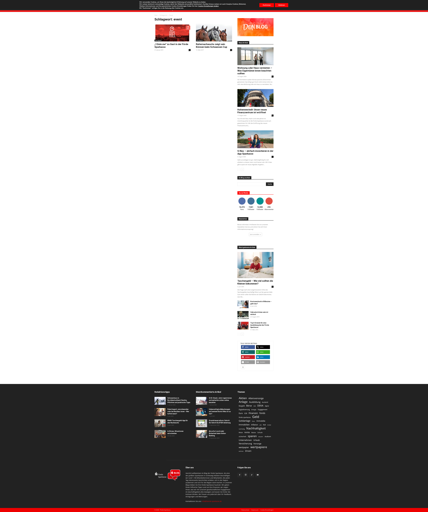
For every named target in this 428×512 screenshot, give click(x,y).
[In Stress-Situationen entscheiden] (160, 434)
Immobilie (260, 421)
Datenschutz (245, 510)
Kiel (264, 425)
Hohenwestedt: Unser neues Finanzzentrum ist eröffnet (252, 111)
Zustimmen (267, 5)
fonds (262, 413)
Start (155, 15)
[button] (248, 347)
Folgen (251, 198)
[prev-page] (238, 169)
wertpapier (244, 447)
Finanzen (253, 413)
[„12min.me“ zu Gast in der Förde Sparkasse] (172, 32)
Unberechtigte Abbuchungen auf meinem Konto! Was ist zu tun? (220, 411)
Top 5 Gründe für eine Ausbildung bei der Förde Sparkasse (259, 325)
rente (247, 432)
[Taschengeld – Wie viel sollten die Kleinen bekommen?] (255, 265)
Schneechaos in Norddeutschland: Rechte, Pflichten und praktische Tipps (178, 400)
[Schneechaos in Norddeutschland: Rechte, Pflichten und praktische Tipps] (160, 401)
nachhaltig (242, 429)
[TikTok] (251, 475)
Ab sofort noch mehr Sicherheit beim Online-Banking (217, 433)
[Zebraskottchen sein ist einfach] (243, 315)
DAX (254, 406)
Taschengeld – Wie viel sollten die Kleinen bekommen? (255, 282)
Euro (241, 413)
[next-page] (242, 169)
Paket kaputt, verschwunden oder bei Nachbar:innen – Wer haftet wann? (178, 411)
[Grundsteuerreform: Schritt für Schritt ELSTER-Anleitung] (201, 423)
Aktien (243, 398)
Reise (241, 432)
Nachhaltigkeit (256, 428)
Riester (253, 433)
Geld (255, 417)
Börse (249, 406)
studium (268, 436)
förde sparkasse (245, 417)
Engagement (262, 409)
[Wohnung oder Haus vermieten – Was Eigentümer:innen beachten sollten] (255, 56)
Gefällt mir (242, 198)
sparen (252, 436)
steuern (260, 437)
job (260, 425)
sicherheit (242, 436)
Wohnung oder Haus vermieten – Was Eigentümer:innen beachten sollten (254, 71)
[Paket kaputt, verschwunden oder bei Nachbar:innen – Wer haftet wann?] (160, 412)
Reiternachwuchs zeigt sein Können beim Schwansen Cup (211, 45)
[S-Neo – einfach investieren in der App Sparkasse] (255, 139)
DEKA (260, 405)
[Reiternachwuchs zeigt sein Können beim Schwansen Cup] (214, 32)
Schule (259, 432)
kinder (269, 425)
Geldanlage (244, 421)
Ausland (265, 402)
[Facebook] (239, 475)
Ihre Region (158, 40)
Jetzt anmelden (254, 234)
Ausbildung (254, 402)
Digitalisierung (244, 409)
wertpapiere (258, 447)
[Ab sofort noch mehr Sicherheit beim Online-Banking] (201, 434)
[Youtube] (257, 475)
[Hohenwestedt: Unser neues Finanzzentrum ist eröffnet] (255, 98)
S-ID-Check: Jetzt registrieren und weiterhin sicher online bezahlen (220, 400)
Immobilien (244, 424)
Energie (253, 410)
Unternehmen (245, 440)
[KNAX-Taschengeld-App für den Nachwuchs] (160, 423)
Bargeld (242, 406)
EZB (245, 413)
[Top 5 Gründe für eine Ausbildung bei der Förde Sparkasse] (243, 326)
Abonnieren (269, 198)
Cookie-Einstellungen (267, 510)
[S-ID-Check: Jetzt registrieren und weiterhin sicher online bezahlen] (201, 401)
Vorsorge (257, 443)
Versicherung (245, 443)
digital (267, 406)
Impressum (254, 510)
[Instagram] (245, 475)
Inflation (254, 425)
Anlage (243, 402)
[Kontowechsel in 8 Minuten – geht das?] (243, 304)
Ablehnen (281, 5)
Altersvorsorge (256, 398)
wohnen (241, 451)
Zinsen (248, 451)
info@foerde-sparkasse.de (212, 501)
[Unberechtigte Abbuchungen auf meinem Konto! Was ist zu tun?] (201, 412)
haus (253, 421)
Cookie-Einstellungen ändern (208, 6)
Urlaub (256, 440)
